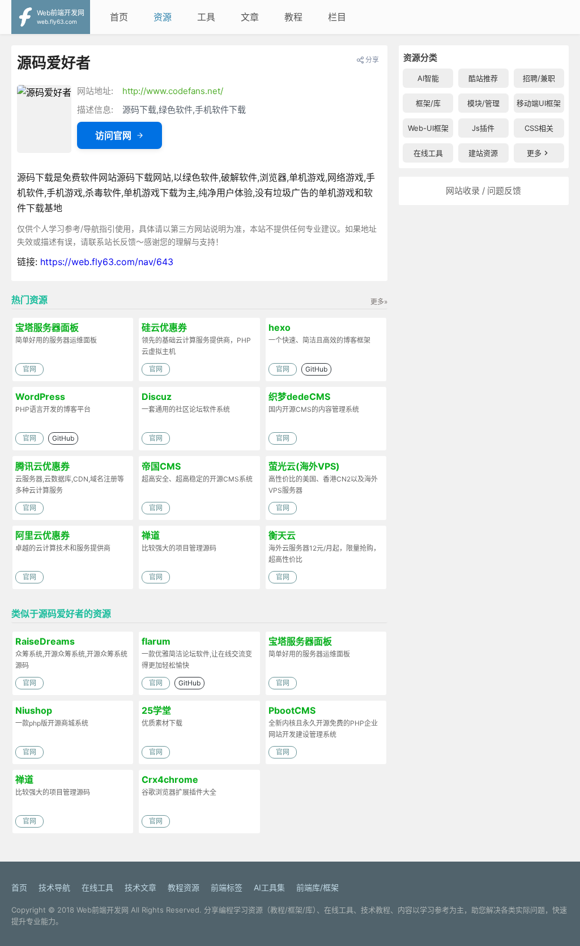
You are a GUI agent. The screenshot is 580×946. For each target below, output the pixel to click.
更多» (378, 301)
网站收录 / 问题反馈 (483, 190)
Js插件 (483, 128)
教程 (293, 17)
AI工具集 (269, 887)
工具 (206, 17)
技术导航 (54, 887)
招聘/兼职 (539, 78)
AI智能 (428, 78)
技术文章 (140, 887)
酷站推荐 (483, 78)
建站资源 (483, 152)
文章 (250, 17)
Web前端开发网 (102, 909)
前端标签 (226, 887)
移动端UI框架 (539, 103)
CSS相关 (538, 128)
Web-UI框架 (428, 128)
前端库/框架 (317, 887)
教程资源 (183, 887)
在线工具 (428, 152)
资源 (162, 17)
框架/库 (428, 103)
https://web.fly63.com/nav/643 (106, 261)
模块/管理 (483, 103)
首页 (119, 17)
